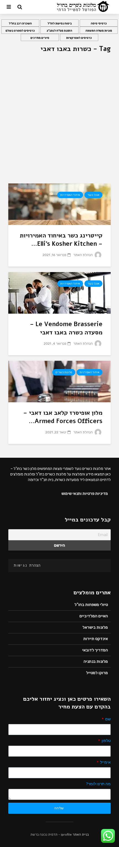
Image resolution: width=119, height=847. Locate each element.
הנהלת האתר (83, 255)
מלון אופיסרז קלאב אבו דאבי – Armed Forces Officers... (62, 417)
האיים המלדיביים (93, 616)
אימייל (105, 762)
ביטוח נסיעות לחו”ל (60, 23)
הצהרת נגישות (27, 565)
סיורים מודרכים (39, 38)
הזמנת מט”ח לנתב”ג (59, 30)
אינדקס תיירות (95, 638)
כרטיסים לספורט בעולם (20, 30)
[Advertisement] (59, 121)
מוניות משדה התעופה (99, 30)
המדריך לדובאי (95, 650)
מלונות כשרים (63, 372)
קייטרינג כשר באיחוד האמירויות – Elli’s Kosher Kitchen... (61, 239)
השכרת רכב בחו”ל (20, 23)
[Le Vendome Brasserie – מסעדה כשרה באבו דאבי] (59, 292)
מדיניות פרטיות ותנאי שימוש (84, 493)
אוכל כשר (93, 195)
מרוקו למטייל (97, 673)
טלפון (106, 740)
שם (107, 719)
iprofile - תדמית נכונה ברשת (51, 834)
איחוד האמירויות (70, 195)
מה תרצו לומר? (98, 784)
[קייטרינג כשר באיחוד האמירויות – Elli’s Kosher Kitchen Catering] (59, 203)
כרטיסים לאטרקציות (79, 38)
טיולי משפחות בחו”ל (91, 604)
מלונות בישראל (95, 627)
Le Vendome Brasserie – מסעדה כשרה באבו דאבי (66, 328)
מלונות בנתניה (96, 661)
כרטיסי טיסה (99, 23)
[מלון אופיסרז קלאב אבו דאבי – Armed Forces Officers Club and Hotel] (59, 381)
